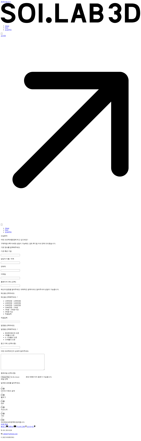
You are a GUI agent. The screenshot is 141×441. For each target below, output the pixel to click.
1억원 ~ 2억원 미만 (12, 309)
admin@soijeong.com (10, 434)
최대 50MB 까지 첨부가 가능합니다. (39, 377)
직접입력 (8, 314)
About (7, 26)
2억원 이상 (9, 312)
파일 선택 (4, 379)
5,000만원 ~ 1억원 (11, 307)
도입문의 (8, 30)
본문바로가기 (6, 2)
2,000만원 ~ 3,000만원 (13, 303)
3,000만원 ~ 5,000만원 (13, 305)
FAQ (6, 28)
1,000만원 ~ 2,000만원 (13, 301)
